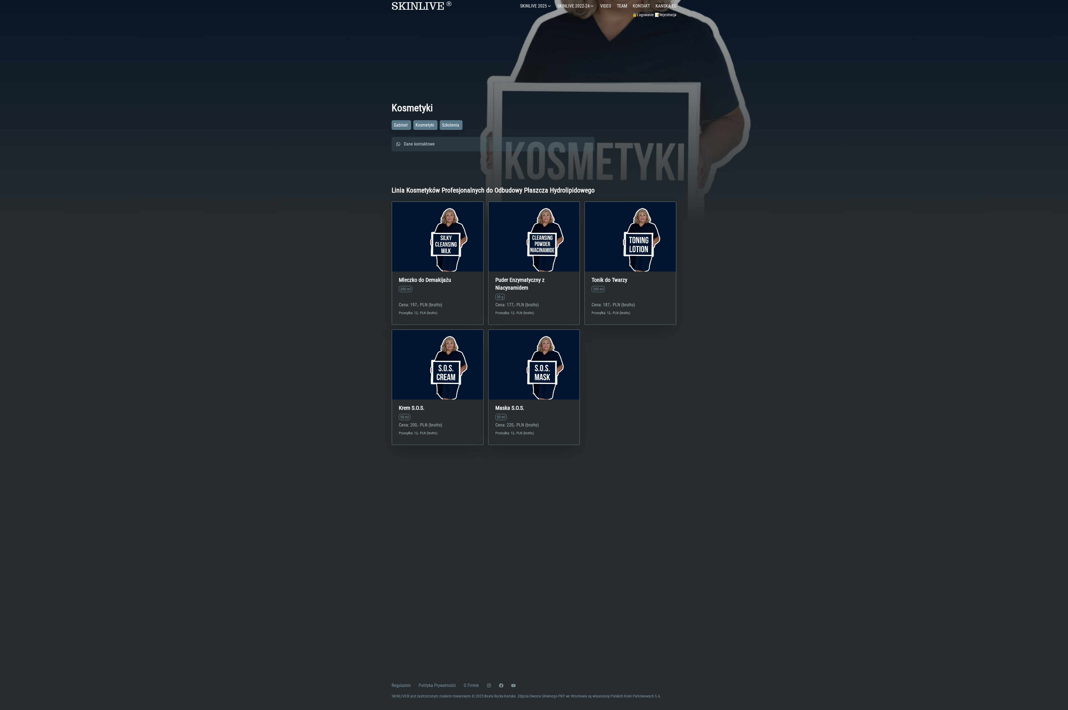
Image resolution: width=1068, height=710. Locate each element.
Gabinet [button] (401, 125)
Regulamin (401, 685)
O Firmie (471, 685)
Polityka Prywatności (437, 685)
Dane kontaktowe (419, 144)
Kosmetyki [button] (425, 125)
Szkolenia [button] (451, 125)
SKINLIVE (421, 6)
